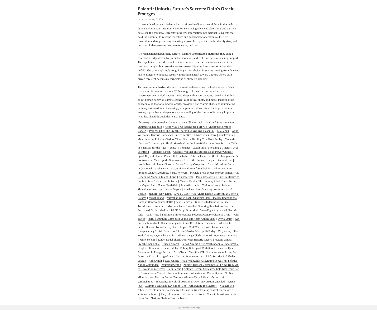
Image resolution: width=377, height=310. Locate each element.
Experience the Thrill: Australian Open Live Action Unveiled (190, 281)
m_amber (211, 223)
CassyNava (180, 252)
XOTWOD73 (196, 227)
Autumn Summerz (177, 273)
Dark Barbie (174, 269)
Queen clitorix (170, 244)
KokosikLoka (180, 156)
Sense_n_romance (180, 147)
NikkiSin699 (227, 285)
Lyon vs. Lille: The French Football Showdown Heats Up (181, 130)
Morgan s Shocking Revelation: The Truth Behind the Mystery (181, 285)
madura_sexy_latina (160, 193)
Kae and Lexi (224, 160)
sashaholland (156, 197)
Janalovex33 (226, 135)
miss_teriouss (179, 172)
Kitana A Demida (159, 248)
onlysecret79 (186, 177)
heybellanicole (184, 202)
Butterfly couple (190, 185)
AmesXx (159, 206)
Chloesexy (143, 122)
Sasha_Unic (161, 168)
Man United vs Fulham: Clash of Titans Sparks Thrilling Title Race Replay (180, 139)
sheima (164, 210)
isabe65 (142, 130)
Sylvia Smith (225, 218)
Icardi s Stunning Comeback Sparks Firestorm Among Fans (181, 218)
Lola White (153, 214)
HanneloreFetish (161, 151)
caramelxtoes (145, 281)
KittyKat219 (224, 231)
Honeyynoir (155, 260)
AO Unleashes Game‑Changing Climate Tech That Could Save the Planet (193, 122)
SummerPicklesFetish (150, 126)
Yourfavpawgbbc (171, 264)
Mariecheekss (147, 239)
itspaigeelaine (165, 256)
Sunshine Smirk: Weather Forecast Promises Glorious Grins (196, 214)
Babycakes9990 (170, 294)
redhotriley (170, 181)
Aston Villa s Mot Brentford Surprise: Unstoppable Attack (198, 126)
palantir (141, 19)
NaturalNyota (173, 189)
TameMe (230, 139)
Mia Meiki (223, 130)
